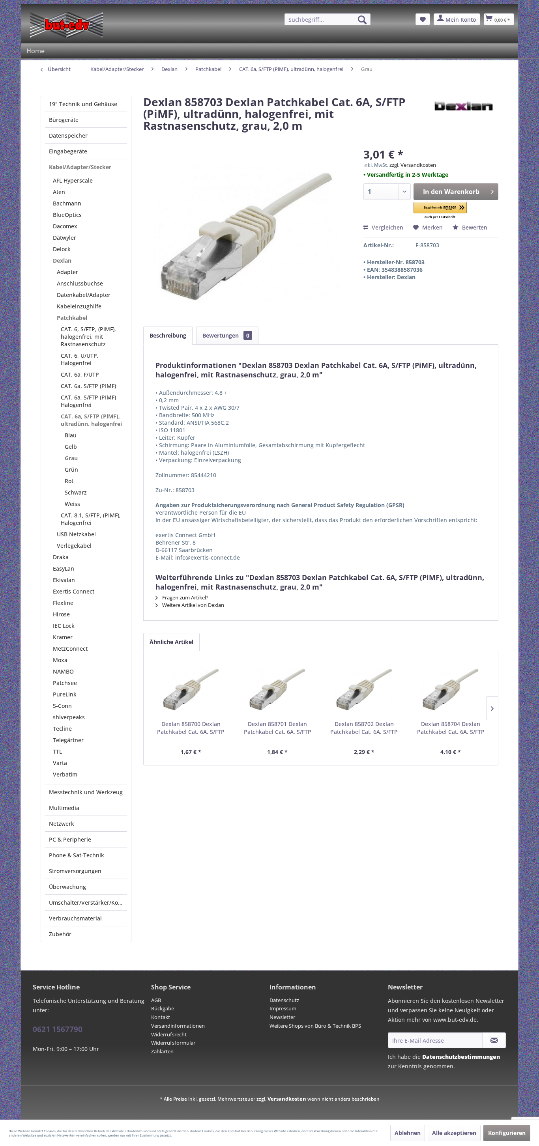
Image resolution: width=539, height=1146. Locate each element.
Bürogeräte (64, 119)
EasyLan (63, 568)
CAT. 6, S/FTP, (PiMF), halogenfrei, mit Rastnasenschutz (88, 336)
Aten (59, 192)
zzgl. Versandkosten (412, 164)
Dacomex (65, 226)
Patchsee (65, 683)
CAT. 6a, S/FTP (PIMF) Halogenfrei (88, 401)
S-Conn (62, 705)
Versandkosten (287, 1098)
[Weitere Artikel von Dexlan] (462, 109)
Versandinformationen (178, 1025)
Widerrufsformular (173, 1042)
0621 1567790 (57, 1029)
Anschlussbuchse (80, 283)
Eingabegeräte (68, 151)
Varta (60, 763)
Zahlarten (162, 1051)
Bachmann (67, 203)
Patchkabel (72, 317)
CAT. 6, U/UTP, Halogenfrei (80, 359)
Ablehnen (408, 1133)
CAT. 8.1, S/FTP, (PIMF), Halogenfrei (91, 518)
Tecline (62, 728)
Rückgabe (162, 1008)
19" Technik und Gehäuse (83, 104)
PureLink (65, 694)
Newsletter (282, 1017)
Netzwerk (61, 823)
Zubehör (60, 934)
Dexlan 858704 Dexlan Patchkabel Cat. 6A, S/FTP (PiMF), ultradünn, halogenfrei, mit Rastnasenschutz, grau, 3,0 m (451, 728)
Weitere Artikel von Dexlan (192, 604)
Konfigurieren (507, 1133)
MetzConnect (70, 648)
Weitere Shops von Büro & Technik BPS (315, 1025)
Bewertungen (225, 335)
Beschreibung (168, 335)
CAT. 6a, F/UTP (80, 374)
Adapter (67, 272)
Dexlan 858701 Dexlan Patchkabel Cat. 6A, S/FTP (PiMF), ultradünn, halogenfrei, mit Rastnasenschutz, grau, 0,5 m (277, 728)
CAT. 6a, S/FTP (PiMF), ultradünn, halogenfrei (91, 419)
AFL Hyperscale (73, 180)
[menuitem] (327, 19)
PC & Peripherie (70, 839)
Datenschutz (284, 1000)
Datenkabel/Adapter (83, 295)
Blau (71, 435)
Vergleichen (386, 227)
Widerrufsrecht (169, 1034)
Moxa (60, 660)
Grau (71, 458)
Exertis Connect (73, 591)
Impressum (283, 1008)
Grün (71, 469)
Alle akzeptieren (454, 1133)
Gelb (71, 446)
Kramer (63, 637)
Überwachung (67, 886)
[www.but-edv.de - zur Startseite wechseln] (66, 25)
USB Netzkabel (76, 534)
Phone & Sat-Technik (76, 855)
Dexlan (62, 260)
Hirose (61, 614)
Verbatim (65, 774)
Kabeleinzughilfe (79, 306)
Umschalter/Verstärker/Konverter (88, 902)
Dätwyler (64, 237)
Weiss (72, 504)
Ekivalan (64, 580)
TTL (57, 751)
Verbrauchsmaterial (75, 918)
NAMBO (63, 671)
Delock (62, 249)
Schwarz (76, 492)
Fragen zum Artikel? (184, 597)
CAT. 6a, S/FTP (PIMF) (88, 386)
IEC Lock (64, 625)
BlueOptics (67, 214)
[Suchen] (362, 19)
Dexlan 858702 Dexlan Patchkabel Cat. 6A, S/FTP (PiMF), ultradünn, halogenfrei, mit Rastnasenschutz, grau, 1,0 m (364, 728)
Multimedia (64, 808)
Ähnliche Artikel (171, 642)
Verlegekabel (74, 545)
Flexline (63, 603)
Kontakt (160, 1017)
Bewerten (473, 227)
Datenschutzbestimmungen (461, 1056)
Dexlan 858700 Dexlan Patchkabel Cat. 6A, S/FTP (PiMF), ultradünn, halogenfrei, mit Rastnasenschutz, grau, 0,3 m (190, 728)
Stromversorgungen (75, 871)
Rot (69, 481)
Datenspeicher (68, 135)
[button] (440, 211)
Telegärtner (68, 740)
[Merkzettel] (422, 19)
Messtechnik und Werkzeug (86, 792)
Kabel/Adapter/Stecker (80, 167)
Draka (61, 557)
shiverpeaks (69, 717)
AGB (156, 1000)
